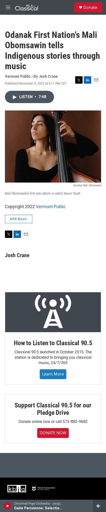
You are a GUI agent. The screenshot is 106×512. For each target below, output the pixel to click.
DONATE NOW (53, 432)
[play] (7, 505)
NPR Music (18, 219)
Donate (90, 7)
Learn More (53, 374)
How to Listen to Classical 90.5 (53, 343)
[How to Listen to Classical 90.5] (53, 312)
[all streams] (99, 506)
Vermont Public (51, 206)
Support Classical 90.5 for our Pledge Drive (53, 409)
